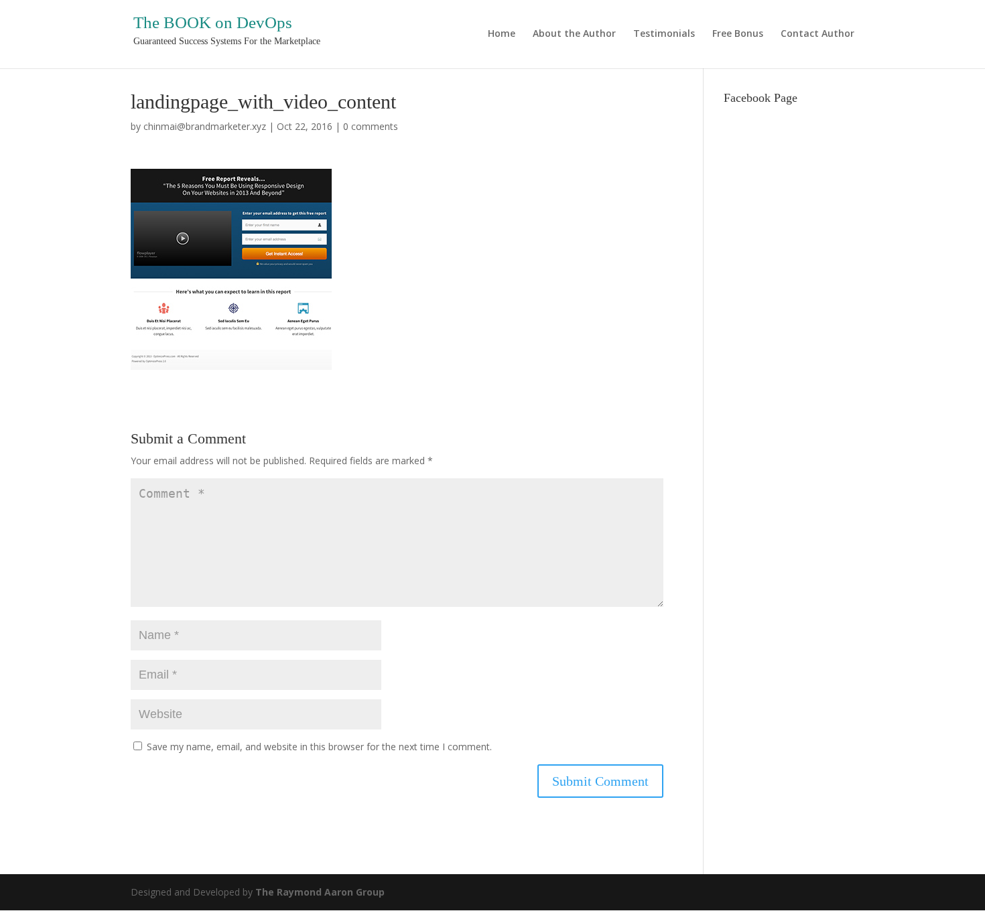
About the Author (574, 34)
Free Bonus (737, 34)
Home (501, 34)
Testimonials (664, 34)
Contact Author (817, 34)
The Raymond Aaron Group (320, 892)
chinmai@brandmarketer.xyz (204, 126)
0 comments (370, 126)
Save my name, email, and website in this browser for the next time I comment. (319, 746)
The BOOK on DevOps (212, 22)
